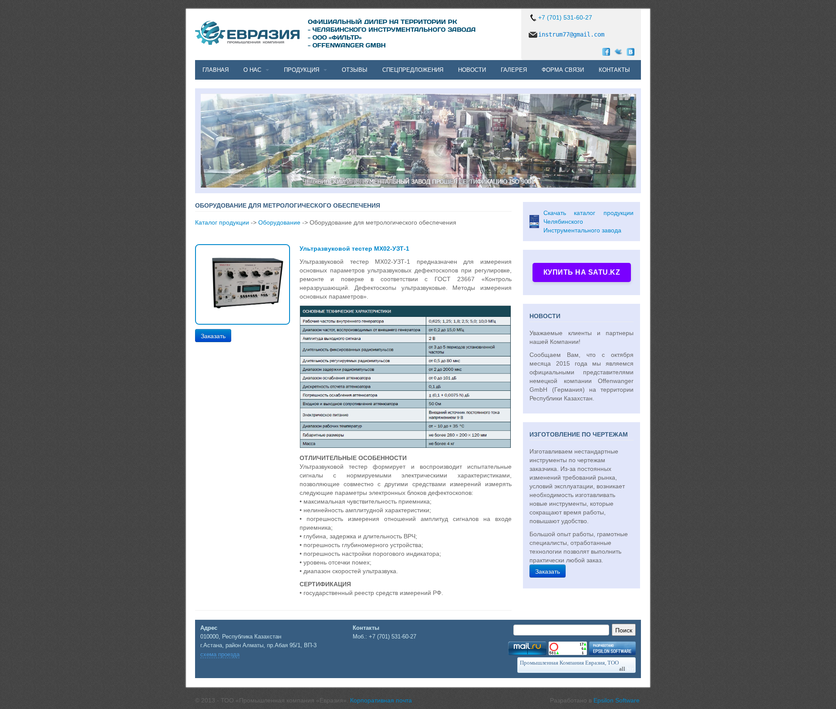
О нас (252, 70)
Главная (215, 70)
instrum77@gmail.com (571, 34)
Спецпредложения (412, 70)
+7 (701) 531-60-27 (565, 17)
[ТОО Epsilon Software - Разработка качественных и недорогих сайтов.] (612, 648)
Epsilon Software (616, 700)
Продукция (301, 70)
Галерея (514, 70)
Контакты (614, 70)
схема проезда (219, 654)
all (626, 668)
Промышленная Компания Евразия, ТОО (569, 662)
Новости (472, 70)
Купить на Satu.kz (581, 272)
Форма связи (563, 70)
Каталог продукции (222, 222)
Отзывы (354, 70)
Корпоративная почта (381, 700)
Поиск (623, 629)
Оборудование (279, 222)
